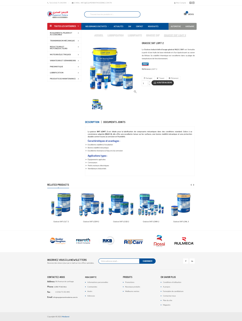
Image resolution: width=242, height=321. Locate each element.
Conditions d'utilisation (172, 282)
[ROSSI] (133, 241)
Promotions (129, 282)
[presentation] (191, 185)
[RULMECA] (158, 241)
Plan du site (167, 300)
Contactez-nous (169, 296)
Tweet (161, 78)
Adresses (91, 296)
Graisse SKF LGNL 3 (181, 221)
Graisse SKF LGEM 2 (91, 221)
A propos (166, 287)
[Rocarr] (108, 241)
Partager (148, 78)
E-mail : (77, 3)
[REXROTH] (58, 241)
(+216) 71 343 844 (59, 3)
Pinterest (174, 78)
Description (92, 122)
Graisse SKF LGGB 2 (121, 221)
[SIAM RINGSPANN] (184, 241)
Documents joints (114, 122)
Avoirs (89, 291)
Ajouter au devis (164, 82)
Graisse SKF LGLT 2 (61, 221)
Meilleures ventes (132, 291)
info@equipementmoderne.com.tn (96, 3)
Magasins (166, 305)
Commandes (92, 287)
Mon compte (91, 277)
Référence (146, 69)
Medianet (65, 316)
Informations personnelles (97, 282)
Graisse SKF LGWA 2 (151, 221)
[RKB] (83, 241)
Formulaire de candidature (173, 291)
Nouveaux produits (132, 287)
